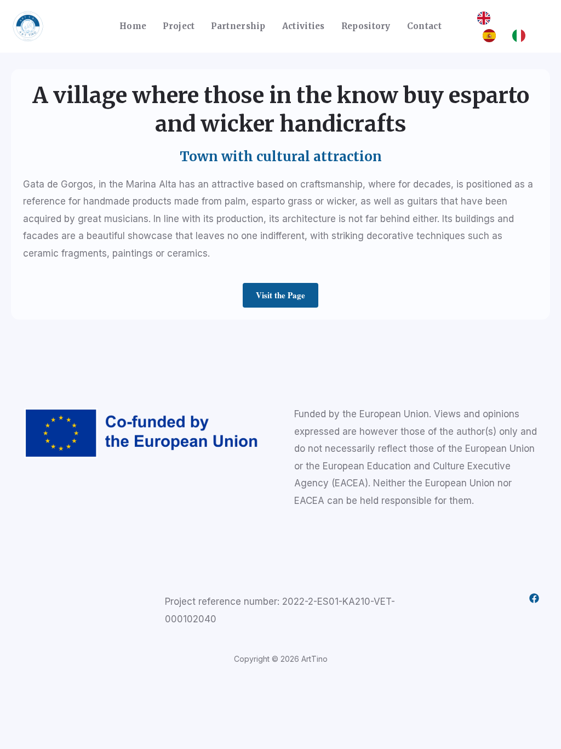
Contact (424, 26)
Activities (303, 26)
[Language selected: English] (508, 26)
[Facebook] (534, 598)
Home (132, 26)
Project (178, 26)
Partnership (238, 26)
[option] (492, 35)
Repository (366, 26)
